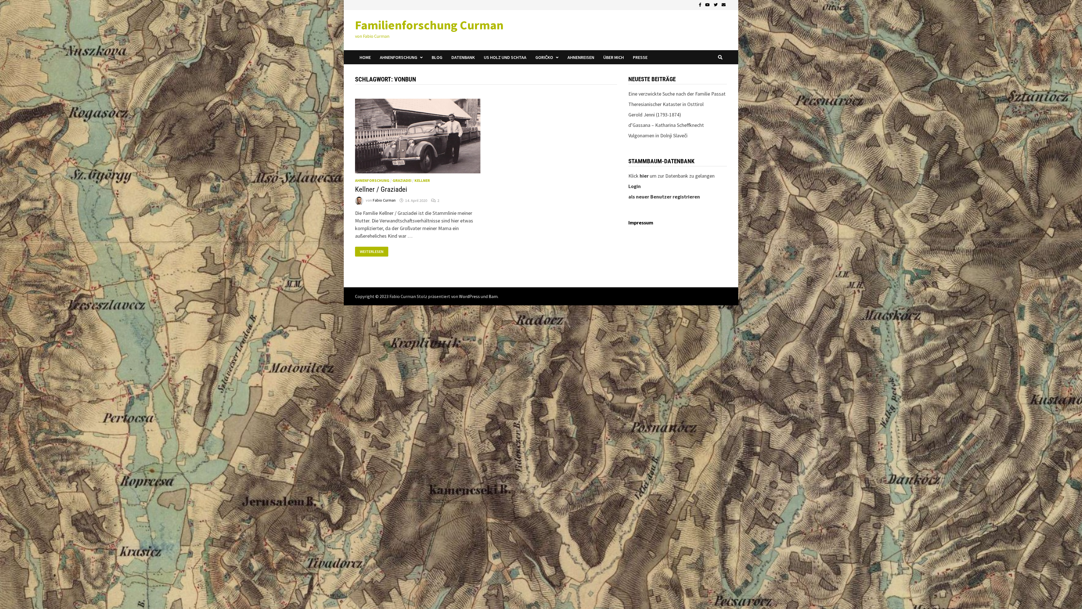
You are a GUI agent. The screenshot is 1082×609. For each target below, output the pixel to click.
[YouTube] (708, 4)
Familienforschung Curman (429, 25)
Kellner (422, 180)
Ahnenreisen (580, 57)
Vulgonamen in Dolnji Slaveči (658, 135)
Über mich (613, 57)
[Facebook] (700, 4)
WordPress (469, 296)
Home (365, 57)
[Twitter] (716, 4)
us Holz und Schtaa (505, 57)
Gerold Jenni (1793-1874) (654, 114)
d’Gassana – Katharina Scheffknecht (666, 125)
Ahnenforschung (398, 57)
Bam (493, 296)
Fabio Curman (384, 200)
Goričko (544, 57)
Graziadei (402, 180)
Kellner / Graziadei (381, 189)
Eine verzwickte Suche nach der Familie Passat (677, 94)
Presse (640, 57)
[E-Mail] (723, 4)
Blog (437, 57)
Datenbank (463, 57)
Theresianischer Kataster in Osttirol (666, 104)
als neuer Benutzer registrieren (664, 196)
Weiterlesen (371, 252)
